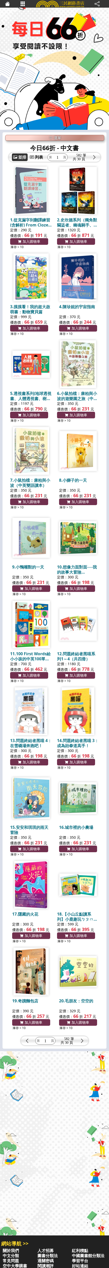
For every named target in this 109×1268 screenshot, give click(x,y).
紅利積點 (80, 1250)
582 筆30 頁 (81, 157)
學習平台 (80, 1260)
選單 (57, 137)
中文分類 (11, 1255)
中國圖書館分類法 (88, 1255)
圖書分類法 (48, 1255)
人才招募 (46, 1250)
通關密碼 (46, 1260)
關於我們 (11, 1250)
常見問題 (11, 1260)
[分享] (97, 4)
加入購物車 (31, 241)
